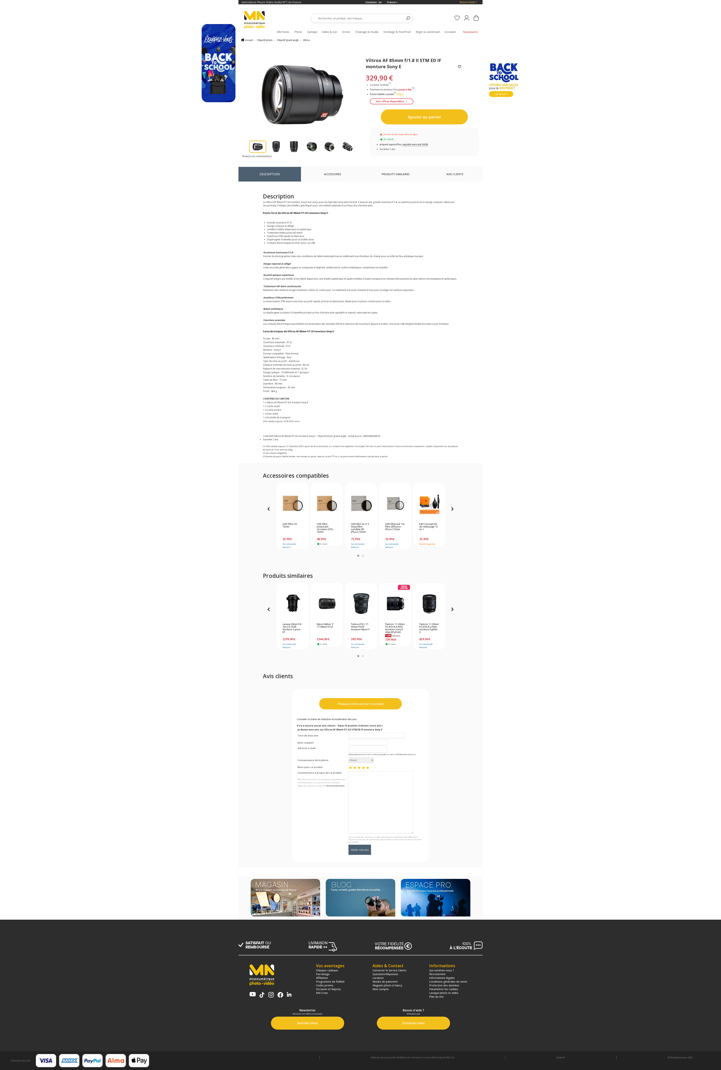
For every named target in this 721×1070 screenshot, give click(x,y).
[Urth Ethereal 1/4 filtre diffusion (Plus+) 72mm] (395, 503)
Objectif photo (265, 40)
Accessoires (332, 174)
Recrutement (437, 974)
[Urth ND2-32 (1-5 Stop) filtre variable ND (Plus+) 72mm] (361, 503)
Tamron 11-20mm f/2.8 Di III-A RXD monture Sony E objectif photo (395, 628)
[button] (358, 556)
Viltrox (306, 40)
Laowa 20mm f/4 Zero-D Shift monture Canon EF (292, 628)
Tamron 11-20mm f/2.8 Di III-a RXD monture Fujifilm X (429, 628)
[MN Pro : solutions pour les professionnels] (435, 898)
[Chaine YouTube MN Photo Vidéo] (253, 994)
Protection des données (444, 985)
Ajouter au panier (424, 117)
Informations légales (442, 978)
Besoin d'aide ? (468, 2)
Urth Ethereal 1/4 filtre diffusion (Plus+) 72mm (394, 527)
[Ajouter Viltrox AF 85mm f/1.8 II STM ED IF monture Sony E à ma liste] (459, 67)
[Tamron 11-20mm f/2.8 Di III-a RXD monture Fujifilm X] (429, 603)
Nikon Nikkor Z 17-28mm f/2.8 (325, 625)
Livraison (378, 978)
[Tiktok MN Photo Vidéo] (261, 995)
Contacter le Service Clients (390, 970)
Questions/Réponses (385, 974)
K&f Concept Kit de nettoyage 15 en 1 (428, 527)
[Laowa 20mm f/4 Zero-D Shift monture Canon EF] (292, 603)
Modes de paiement (385, 981)
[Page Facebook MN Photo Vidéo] (280, 995)
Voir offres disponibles (390, 101)
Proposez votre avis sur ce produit (360, 704)
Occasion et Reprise (328, 989)
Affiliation (322, 978)
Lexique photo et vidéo (443, 993)
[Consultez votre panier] (476, 18)
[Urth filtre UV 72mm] (292, 503)
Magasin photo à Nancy (387, 985)
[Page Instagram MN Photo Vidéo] (271, 995)
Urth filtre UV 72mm (290, 525)
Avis (454, 174)
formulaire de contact (336, 786)
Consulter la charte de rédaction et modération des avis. (327, 719)
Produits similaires (396, 174)
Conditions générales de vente (448, 981)
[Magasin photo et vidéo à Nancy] (285, 898)
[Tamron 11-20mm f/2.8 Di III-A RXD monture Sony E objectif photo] (395, 603)
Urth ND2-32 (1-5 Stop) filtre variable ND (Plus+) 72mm (360, 528)
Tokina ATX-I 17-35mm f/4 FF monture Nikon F (360, 627)
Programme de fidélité (330, 981)
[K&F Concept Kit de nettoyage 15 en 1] (429, 503)
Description (270, 174)
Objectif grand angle (288, 40)
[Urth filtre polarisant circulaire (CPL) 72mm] (326, 503)
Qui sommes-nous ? (441, 970)
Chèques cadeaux (327, 970)
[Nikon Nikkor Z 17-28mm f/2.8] (326, 603)
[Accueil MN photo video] (258, 20)
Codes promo (324, 985)
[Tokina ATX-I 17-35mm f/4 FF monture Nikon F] (361, 603)
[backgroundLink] (119, 535)
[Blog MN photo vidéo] (360, 898)
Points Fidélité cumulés (382, 94)
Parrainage (323, 974)
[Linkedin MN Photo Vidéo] (289, 994)
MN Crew (322, 993)
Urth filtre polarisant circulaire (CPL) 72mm (325, 528)
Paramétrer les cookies (443, 989)
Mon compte (381, 989)
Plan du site (436, 996)
